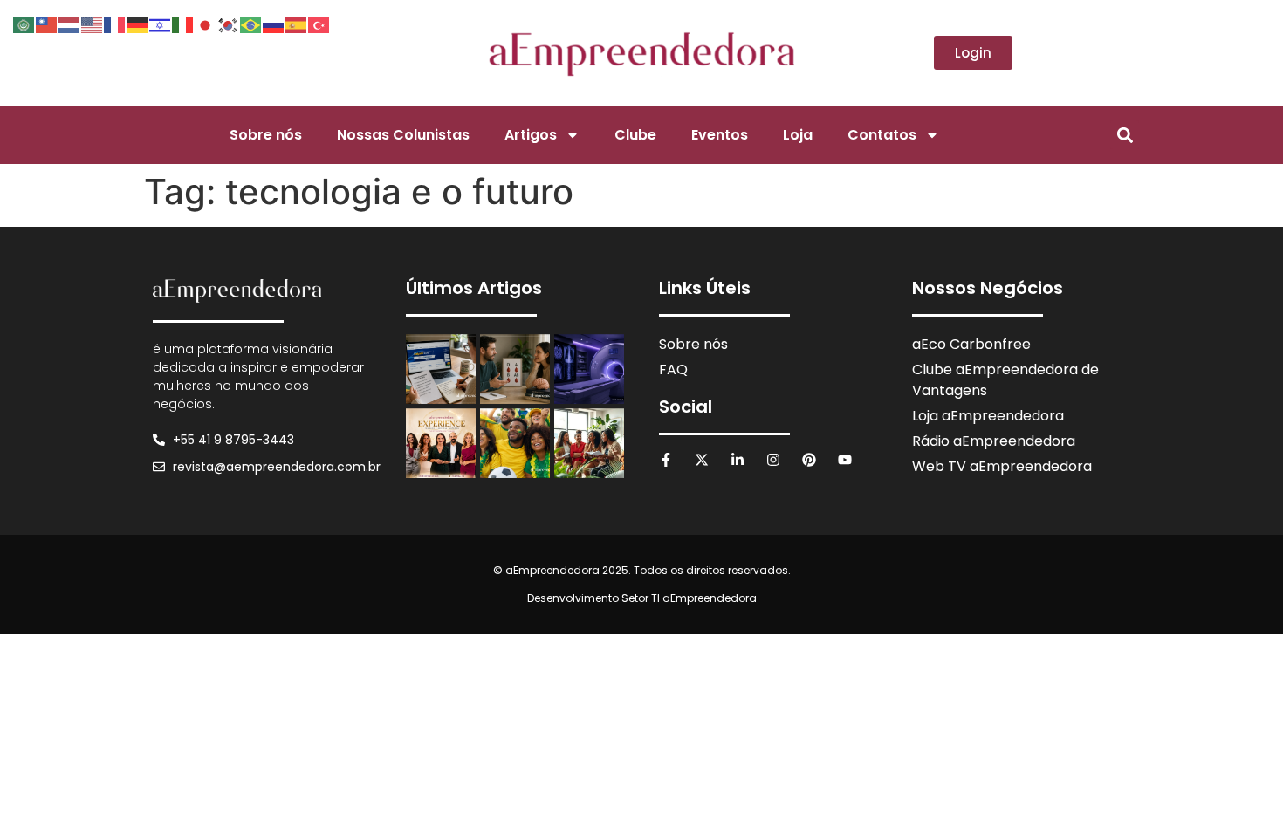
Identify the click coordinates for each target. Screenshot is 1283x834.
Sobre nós (266, 135)
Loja (798, 135)
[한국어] (228, 23)
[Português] (251, 23)
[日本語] (206, 23)
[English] (92, 23)
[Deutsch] (138, 23)
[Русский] (274, 23)
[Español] (296, 23)
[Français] (115, 23)
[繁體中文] (47, 23)
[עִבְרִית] (160, 23)
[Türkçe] (319, 23)
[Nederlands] (69, 23)
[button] (1124, 134)
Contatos (881, 135)
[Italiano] (183, 23)
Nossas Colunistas (403, 135)
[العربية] (24, 23)
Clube (635, 135)
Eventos (719, 135)
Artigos (530, 135)
